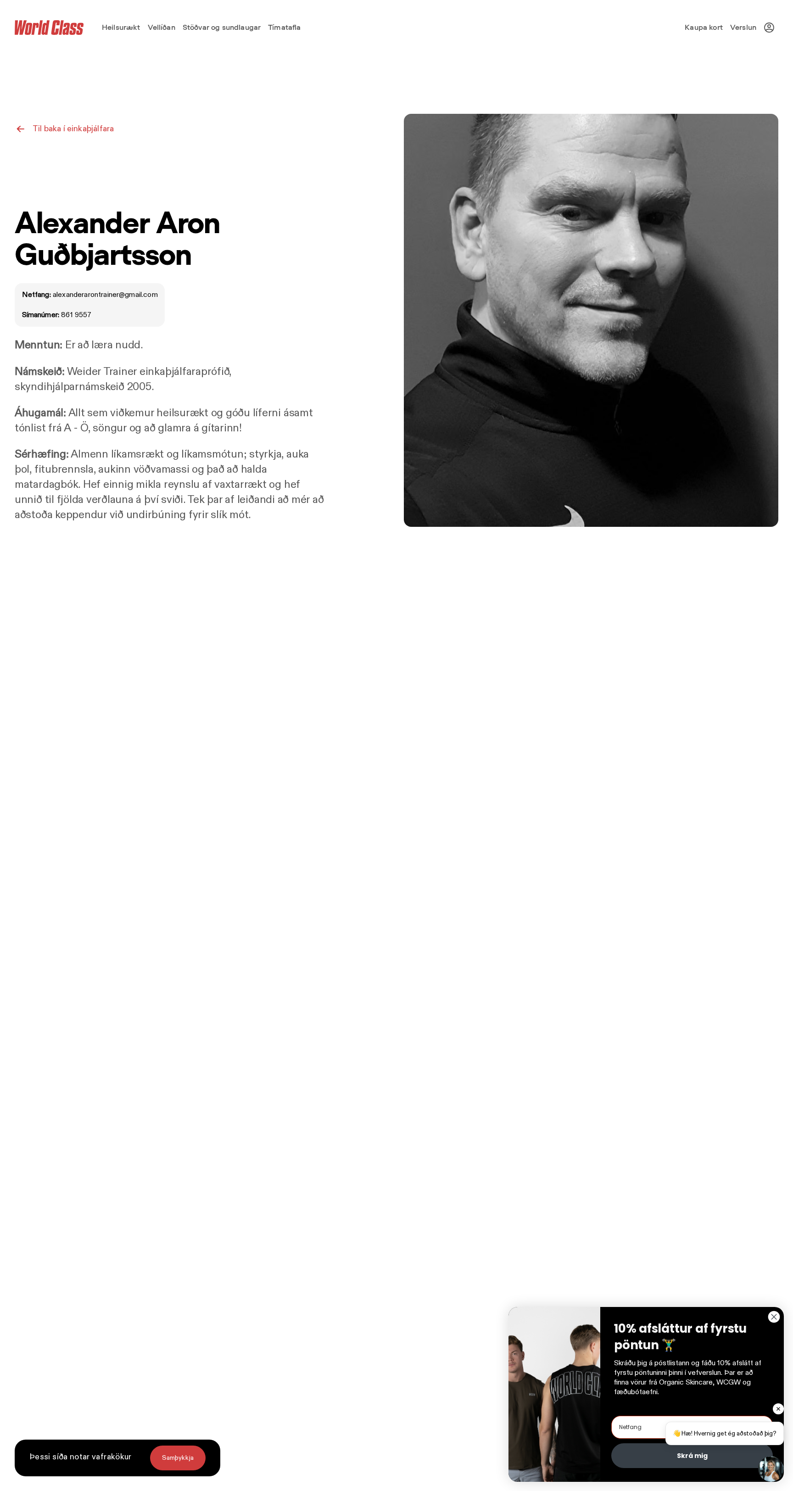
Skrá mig (692, 1455)
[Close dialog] (774, 1317)
